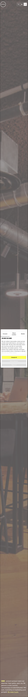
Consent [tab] (5, 333)
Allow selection (14, 361)
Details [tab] (23, 333)
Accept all (14, 357)
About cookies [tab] (14, 333)
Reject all (14, 365)
